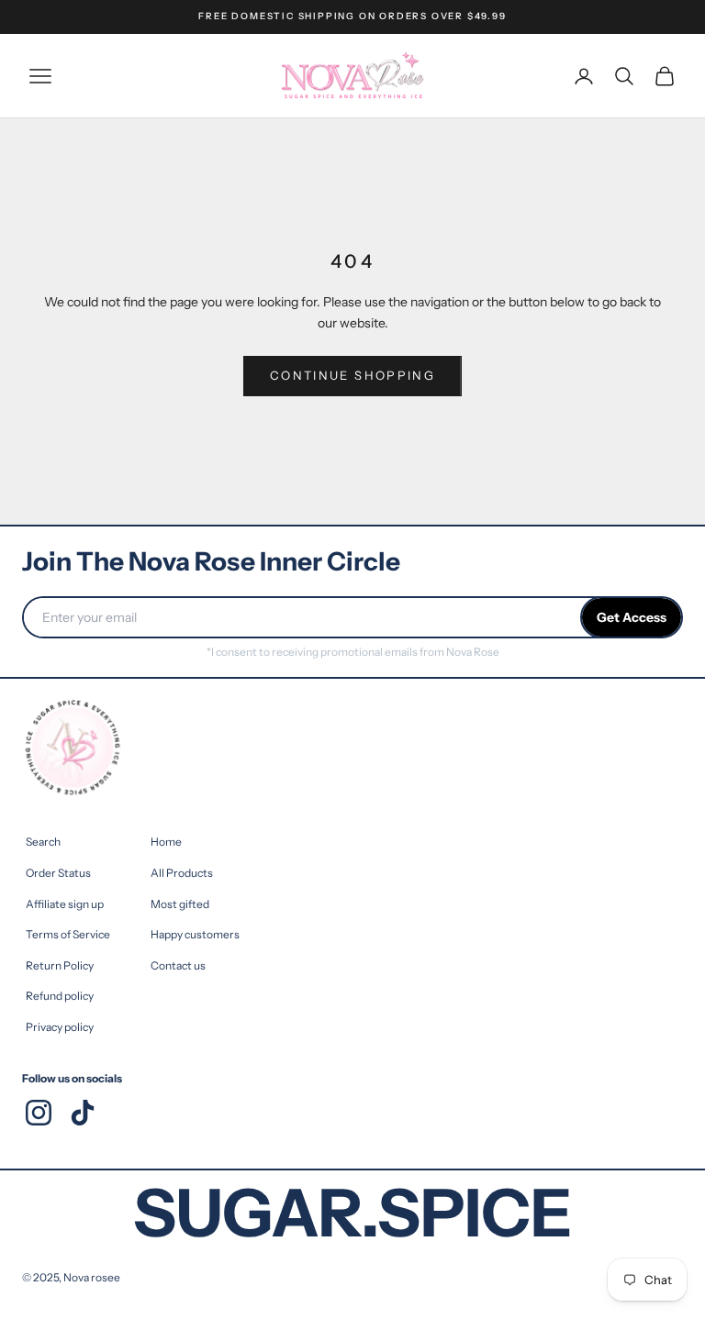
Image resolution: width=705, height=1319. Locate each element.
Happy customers (195, 934)
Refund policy (60, 996)
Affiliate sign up (65, 904)
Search (43, 841)
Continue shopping (352, 375)
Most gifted (180, 904)
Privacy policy (60, 1027)
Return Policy (60, 965)
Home (166, 841)
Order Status (58, 873)
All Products (182, 873)
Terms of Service (68, 934)
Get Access (631, 617)
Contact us (178, 965)
